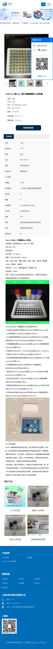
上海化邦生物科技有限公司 (14, 642)
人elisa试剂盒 (15, 510)
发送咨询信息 (28, 128)
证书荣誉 (21, 583)
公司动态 (37, 579)
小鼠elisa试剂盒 (15, 539)
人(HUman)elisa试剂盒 (9, 561)
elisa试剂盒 (34, 23)
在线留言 (5, 587)
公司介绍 (21, 579)
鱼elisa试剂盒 (45, 23)
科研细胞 (29, 558)
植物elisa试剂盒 (38, 510)
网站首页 (16, 23)
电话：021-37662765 (13, 603)
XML (44, 642)
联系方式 (37, 583)
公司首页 (5, 579)
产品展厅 (24, 23)
